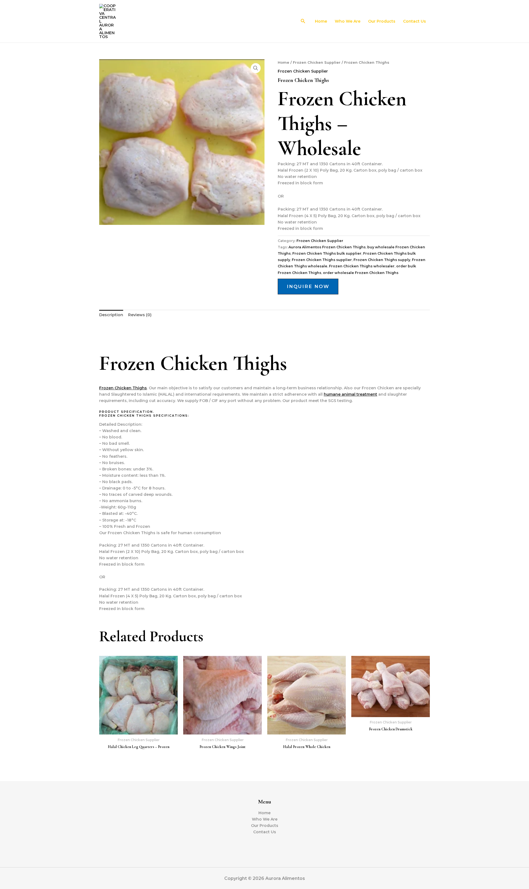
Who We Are (347, 21)
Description (111, 314)
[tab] (111, 315)
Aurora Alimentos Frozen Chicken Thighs (327, 247)
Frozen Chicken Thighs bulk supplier (326, 253)
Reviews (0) (140, 314)
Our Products (381, 21)
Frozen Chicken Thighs (123, 387)
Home (321, 21)
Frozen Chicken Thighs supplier (322, 260)
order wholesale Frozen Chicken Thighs (360, 273)
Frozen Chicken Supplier (317, 62)
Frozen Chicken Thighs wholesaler (362, 266)
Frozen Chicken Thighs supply (381, 260)
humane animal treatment (350, 394)
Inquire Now (308, 286)
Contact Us (414, 21)
